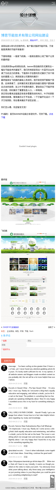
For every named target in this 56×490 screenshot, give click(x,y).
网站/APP (34, 40)
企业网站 (10, 331)
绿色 (17, 331)
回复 (26, 383)
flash (31, 331)
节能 (26, 331)
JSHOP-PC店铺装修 (11, 327)
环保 (22, 331)
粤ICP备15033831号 (43, 488)
